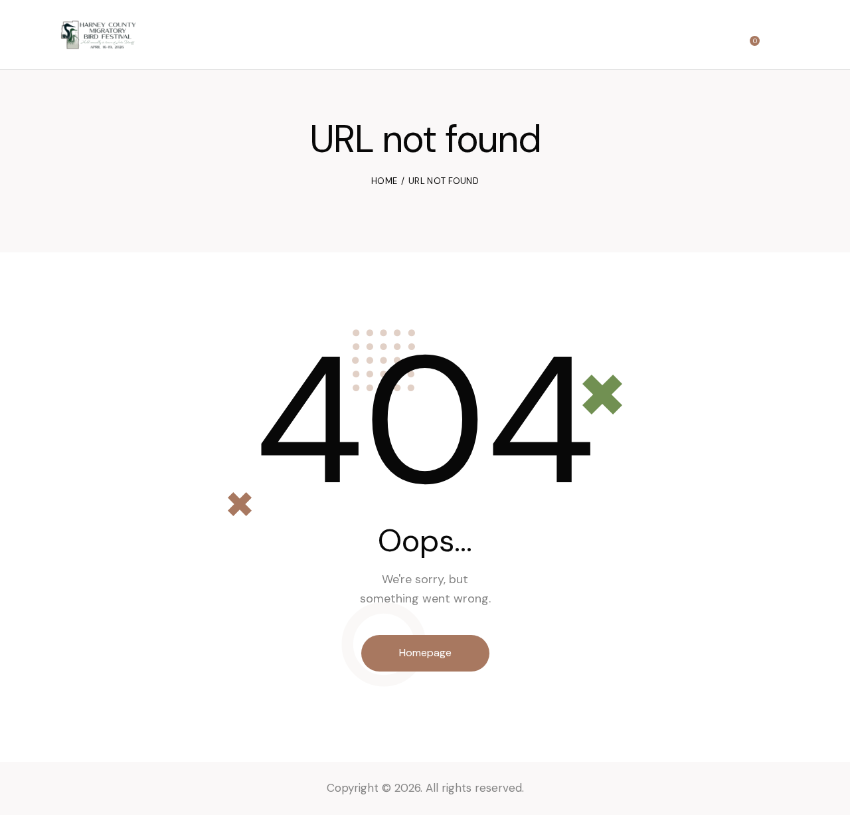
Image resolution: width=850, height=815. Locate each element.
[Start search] (781, 36)
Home (384, 181)
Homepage (425, 653)
